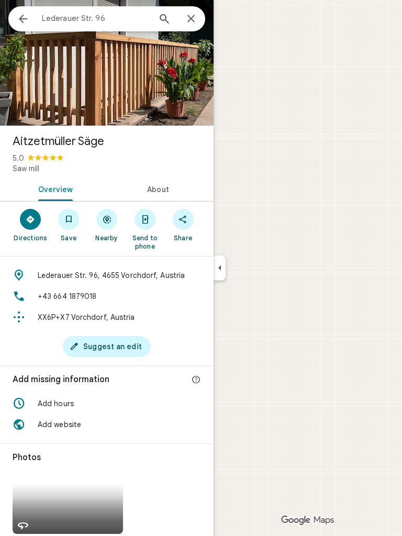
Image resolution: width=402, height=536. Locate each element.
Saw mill (26, 168)
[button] (107, 403)
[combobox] (96, 18)
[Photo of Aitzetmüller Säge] (107, 63)
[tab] (53, 188)
